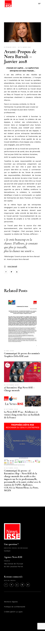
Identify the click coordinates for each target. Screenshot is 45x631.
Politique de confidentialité (14, 607)
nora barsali (12, 266)
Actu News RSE (24, 47)
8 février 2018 (10, 47)
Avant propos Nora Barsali (18, 259)
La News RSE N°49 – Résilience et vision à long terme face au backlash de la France (22, 414)
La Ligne (19, 612)
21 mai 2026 (9, 351)
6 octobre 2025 (11, 468)
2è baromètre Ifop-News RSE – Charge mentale (19, 389)
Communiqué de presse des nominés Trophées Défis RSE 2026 (22, 355)
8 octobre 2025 (11, 409)
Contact (7, 551)
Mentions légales (11, 602)
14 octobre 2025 (11, 385)
